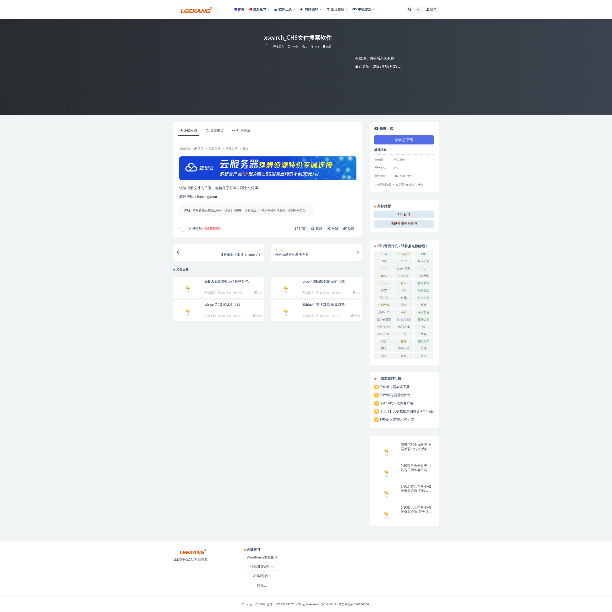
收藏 (318, 228)
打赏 (302, 228)
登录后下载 (404, 140)
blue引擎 (423, 261)
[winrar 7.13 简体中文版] (188, 312)
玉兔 (404, 334)
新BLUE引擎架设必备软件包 (226, 281)
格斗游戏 (423, 319)
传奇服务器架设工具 (394, 387)
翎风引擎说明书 (262, 567)
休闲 (404, 283)
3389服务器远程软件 (394, 395)
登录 (433, 9)
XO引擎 (404, 275)
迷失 (404, 356)
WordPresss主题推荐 (262, 557)
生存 (423, 334)
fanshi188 (204, 228)
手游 (404, 312)
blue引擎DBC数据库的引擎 (323, 281)
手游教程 (423, 312)
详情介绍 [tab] (190, 131)
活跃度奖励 (384, 326)
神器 (384, 341)
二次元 (384, 283)
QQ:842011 (328, 604)
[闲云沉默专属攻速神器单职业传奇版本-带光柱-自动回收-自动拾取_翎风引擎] (386, 452)
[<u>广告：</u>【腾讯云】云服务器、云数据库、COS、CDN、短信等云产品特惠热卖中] (267, 168)
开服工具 (278, 46)
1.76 (384, 254)
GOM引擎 (403, 268)
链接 (350, 228)
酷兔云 (262, 585)
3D (384, 261)
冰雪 (384, 290)
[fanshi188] (267, 46)
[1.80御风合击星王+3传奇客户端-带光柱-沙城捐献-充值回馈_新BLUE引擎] (386, 514)
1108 (403, 261)
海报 (334, 228)
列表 (404, 290)
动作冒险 (423, 290)
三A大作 (423, 275)
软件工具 (214, 148)
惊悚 (423, 304)
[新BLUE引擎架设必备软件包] (188, 289)
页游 (423, 356)
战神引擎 (384, 312)
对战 (404, 297)
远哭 (384, 356)
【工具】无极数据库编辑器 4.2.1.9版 (406, 411)
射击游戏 (423, 297)
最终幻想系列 (404, 320)
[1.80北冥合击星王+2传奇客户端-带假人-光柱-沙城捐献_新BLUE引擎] (386, 493)
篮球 (404, 341)
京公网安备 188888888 (354, 604)
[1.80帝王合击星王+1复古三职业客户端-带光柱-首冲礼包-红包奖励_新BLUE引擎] (386, 473)
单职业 (384, 297)
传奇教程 (423, 283)
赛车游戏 (404, 348)
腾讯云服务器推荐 (404, 223)
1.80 (423, 254)
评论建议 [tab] (217, 131)
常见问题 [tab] (243, 131)
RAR (423, 268)
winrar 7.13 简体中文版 (222, 305)
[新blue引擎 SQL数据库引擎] (286, 312)
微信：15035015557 (281, 604)
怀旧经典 (384, 304)
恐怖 (404, 304)
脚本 (384, 348)
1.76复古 (404, 254)
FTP (384, 268)
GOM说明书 (262, 576)
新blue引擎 (384, 319)
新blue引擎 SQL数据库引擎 (323, 305)
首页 (241, 9)
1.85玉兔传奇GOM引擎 (396, 419)
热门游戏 (404, 326)
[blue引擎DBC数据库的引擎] (286, 289)
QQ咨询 (404, 214)
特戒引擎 (384, 334)
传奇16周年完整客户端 (396, 403)
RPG (384, 275)
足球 (423, 348)
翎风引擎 (423, 341)
